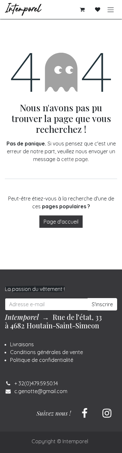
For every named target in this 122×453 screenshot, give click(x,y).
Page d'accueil (61, 221)
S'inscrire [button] (102, 304)
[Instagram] (106, 413)
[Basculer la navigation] (110, 9)
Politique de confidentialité (41, 360)
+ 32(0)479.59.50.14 (36, 383)
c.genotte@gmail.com (40, 391)
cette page (74, 159)
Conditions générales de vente (46, 352)
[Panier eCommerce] (81, 9)
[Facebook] (84, 413)
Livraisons (22, 344)
